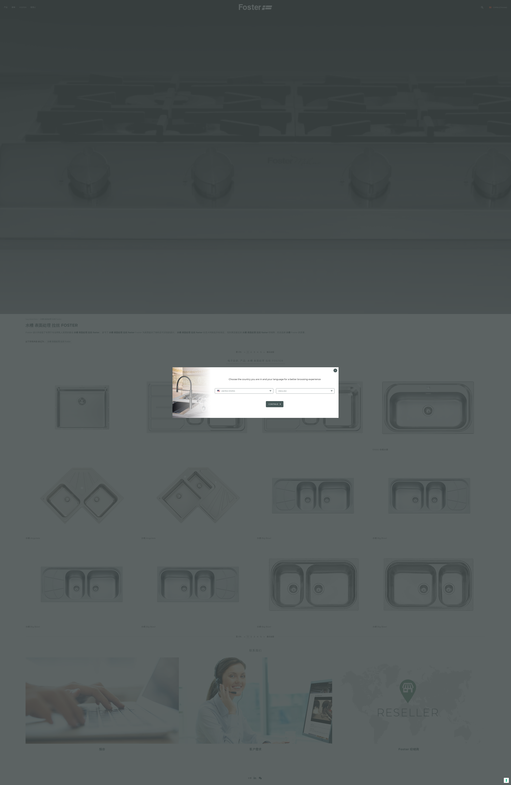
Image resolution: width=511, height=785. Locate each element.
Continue (273, 404)
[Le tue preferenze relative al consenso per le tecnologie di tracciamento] (506, 780)
